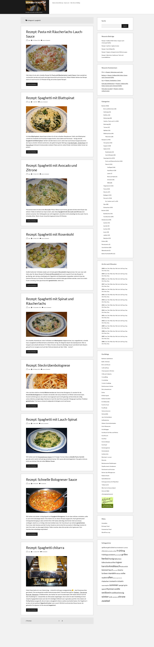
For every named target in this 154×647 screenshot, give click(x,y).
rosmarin (113, 581)
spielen (105, 235)
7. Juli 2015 (35, 102)
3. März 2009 (35, 423)
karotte (105, 566)
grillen (125, 554)
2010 (103, 320)
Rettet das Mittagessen (108, 472)
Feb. (108, 268)
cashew (126, 547)
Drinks (103, 241)
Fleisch (107, 164)
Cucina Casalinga (106, 383)
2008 (103, 331)
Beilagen (105, 195)
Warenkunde (105, 250)
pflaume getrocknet (117, 578)
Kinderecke (105, 219)
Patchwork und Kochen (108, 469)
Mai (116, 268)
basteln (105, 226)
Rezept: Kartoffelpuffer (108, 49)
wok (110, 597)
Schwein (109, 179)
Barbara (104, 75)
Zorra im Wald (105, 491)
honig (111, 559)
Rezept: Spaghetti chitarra (45, 548)
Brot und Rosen (106, 364)
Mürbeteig (106, 118)
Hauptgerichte (107, 158)
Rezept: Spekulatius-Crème (113, 80)
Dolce (103, 392)
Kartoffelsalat (109, 155)
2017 (103, 284)
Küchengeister (106, 448)
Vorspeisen (106, 143)
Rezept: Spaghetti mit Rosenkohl (50, 234)
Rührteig (105, 124)
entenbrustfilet (112, 551)
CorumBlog (105, 377)
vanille (117, 589)
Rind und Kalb (111, 176)
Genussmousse (106, 411)
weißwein (106, 592)
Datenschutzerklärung (57, 2)
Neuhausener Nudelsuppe (109, 463)
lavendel (115, 570)
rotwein (120, 581)
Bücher (104, 210)
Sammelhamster (106, 478)
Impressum (66, 2)
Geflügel (109, 167)
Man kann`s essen (107, 457)
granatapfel (118, 555)
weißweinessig (117, 593)
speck (104, 589)
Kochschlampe (106, 441)
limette (120, 570)
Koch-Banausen (106, 426)
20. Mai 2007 (35, 483)
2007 (103, 336)
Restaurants (105, 244)
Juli (121, 268)
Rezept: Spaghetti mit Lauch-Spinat (51, 419)
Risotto (105, 192)
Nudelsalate (108, 152)
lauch (110, 570)
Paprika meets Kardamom (109, 466)
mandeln (112, 573)
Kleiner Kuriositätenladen (109, 423)
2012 (103, 310)
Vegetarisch (106, 186)
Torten (105, 127)
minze (118, 573)
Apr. (114, 268)
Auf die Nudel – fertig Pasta (76, 143)
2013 (103, 305)
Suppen (105, 146)
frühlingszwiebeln (108, 555)
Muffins (105, 115)
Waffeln (105, 130)
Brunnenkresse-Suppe (45, 457)
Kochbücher (106, 216)
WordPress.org (106, 532)
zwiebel (106, 600)
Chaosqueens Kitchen (108, 371)
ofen (110, 577)
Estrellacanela (105, 401)
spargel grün (123, 585)
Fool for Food (105, 405)
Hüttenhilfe (105, 414)
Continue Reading (32, 84)
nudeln (104, 578)
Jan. (106, 279)
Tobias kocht (105, 485)
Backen (104, 106)
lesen (104, 232)
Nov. (105, 270)
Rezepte (104, 139)
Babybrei (105, 238)
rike (29, 40)
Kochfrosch (105, 435)
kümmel (105, 570)
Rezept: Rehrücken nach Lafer (114, 72)
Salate (105, 149)
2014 (103, 300)
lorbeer (105, 573)
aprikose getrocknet (108, 547)
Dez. (108, 276)
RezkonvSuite (105, 475)
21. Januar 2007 (36, 551)
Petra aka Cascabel (107, 88)
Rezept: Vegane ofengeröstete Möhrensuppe (114, 52)
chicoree (105, 551)
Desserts (106, 198)
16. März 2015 (35, 238)
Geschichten (105, 247)
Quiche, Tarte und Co (109, 121)
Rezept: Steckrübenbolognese (48, 365)
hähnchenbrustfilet (109, 562)
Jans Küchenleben (107, 417)
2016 (103, 289)
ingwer (119, 562)
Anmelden (104, 523)
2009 (103, 326)
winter (105, 596)
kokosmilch (124, 566)
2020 (103, 268)
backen (105, 223)
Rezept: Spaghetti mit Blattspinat (50, 98)
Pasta (105, 189)
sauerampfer (105, 585)
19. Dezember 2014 (36, 307)
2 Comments (43, 483)
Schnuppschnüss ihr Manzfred (110, 482)
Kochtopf (104, 445)
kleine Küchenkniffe (107, 253)
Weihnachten (107, 133)
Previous (28, 621)
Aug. (123, 268)
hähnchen (117, 559)
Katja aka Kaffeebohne (108, 83)
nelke (123, 573)
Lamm (108, 173)
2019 (103, 273)
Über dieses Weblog (75, 2)
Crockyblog (105, 380)
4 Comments (44, 551)
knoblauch (114, 566)
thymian (110, 589)
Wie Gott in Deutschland (108, 488)
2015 (103, 294)
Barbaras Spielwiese (107, 358)
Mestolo (104, 460)
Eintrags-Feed (105, 526)
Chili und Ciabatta (106, 374)
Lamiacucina (105, 454)
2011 (103, 315)
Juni (119, 268)
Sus (103, 80)
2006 (103, 341)
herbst (105, 558)
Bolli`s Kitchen (106, 361)
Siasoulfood (29, 145)
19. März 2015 (35, 174)
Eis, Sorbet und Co (110, 201)
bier (116, 547)
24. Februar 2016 (36, 40)
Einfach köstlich (106, 398)
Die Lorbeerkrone (106, 389)
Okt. (103, 276)
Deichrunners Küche (107, 386)
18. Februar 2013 (36, 369)
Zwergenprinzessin (107, 494)
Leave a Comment (46, 40)
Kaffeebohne (105, 420)
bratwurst (120, 547)
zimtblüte (115, 597)
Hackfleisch (110, 170)
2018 (103, 279)
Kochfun (104, 438)
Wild (108, 183)
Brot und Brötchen (108, 109)
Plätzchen (108, 136)
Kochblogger (105, 429)
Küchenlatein (105, 451)
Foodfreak (104, 408)
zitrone (121, 596)
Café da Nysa (105, 368)
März (111, 268)
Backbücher (106, 213)
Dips (104, 204)
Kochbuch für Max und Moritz (110, 432)
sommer (113, 585)
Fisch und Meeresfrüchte (112, 161)
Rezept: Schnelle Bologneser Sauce (51, 479)
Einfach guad (105, 395)
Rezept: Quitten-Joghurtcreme (110, 46)
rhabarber (105, 581)
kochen (105, 229)
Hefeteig (105, 112)
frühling (121, 550)
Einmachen (106, 207)
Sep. (126, 268)
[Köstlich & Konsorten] (107, 507)
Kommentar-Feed (106, 529)
